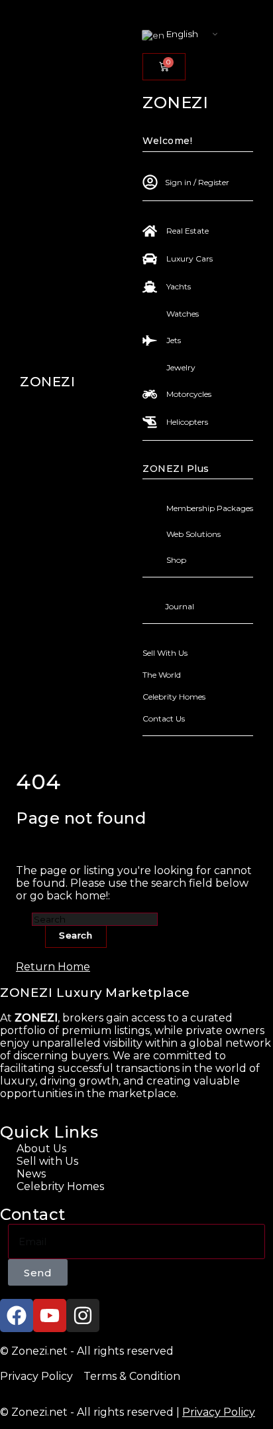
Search (76, 935)
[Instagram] (82, 1315)
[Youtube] (49, 1315)
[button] (147, 47)
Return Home (53, 966)
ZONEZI (47, 382)
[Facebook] (16, 1315)
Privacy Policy (218, 1412)
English (181, 34)
